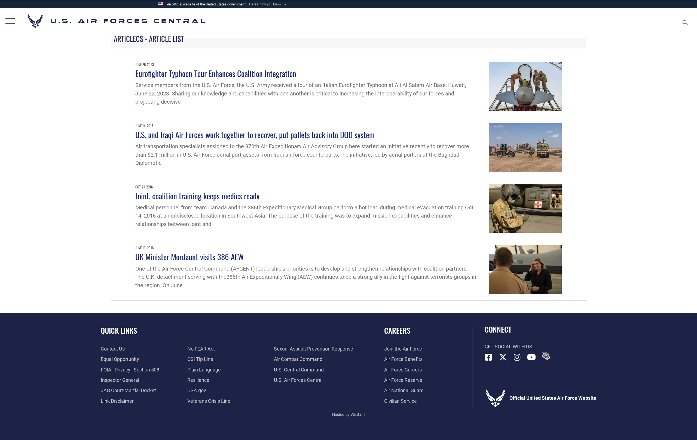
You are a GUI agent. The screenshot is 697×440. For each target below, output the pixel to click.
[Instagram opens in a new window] (517, 357)
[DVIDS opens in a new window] (546, 356)
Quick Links (119, 330)
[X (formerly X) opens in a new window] (503, 357)
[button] (268, 4)
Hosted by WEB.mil (348, 414)
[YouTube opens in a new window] (531, 357)
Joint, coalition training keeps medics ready (197, 196)
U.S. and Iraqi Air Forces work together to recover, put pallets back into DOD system (255, 134)
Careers (397, 330)
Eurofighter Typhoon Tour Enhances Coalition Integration (215, 73)
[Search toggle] (685, 21)
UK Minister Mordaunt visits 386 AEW (189, 256)
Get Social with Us (508, 346)
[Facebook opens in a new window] (489, 357)
